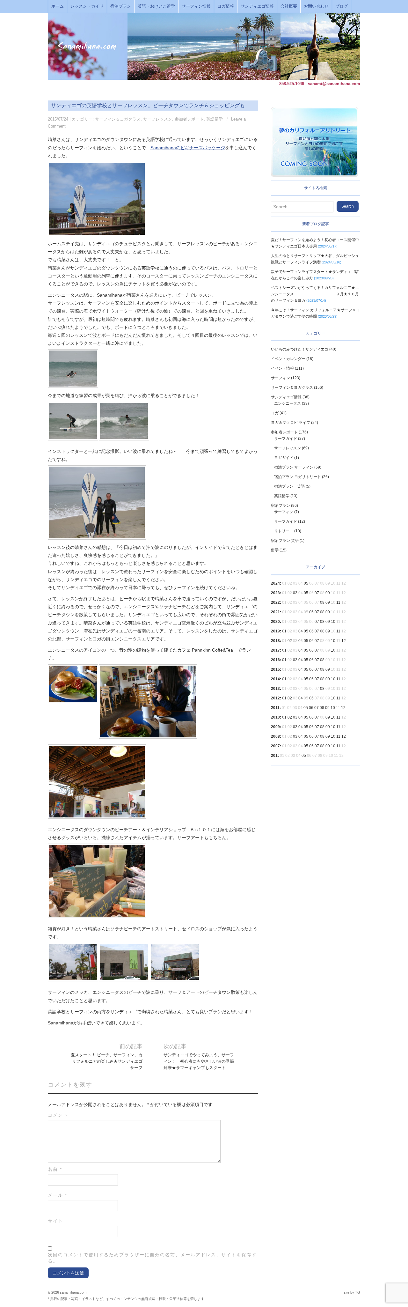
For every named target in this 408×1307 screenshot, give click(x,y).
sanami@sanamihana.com (334, 83)
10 (333, 621)
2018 (275, 641)
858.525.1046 (291, 83)
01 (284, 631)
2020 (275, 621)
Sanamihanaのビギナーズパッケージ (187, 147)
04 (300, 631)
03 (295, 593)
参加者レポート (189, 119)
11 (338, 602)
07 (317, 593)
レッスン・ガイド (87, 6)
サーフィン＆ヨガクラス (118, 119)
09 (327, 593)
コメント (58, 1115)
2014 (275, 679)
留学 (275, 550)
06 (311, 612)
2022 (275, 602)
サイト (55, 1220)
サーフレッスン (157, 119)
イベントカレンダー (288, 359)
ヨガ (275, 413)
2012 (275, 698)
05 (306, 583)
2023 (275, 593)
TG (357, 1292)
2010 (275, 717)
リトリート (283, 531)
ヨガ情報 (225, 6)
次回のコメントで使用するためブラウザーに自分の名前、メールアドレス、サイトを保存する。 (152, 1258)
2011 (275, 707)
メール (57, 1195)
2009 (275, 727)
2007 (275, 746)
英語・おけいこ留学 (156, 6)
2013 (275, 688)
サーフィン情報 (196, 6)
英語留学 (214, 119)
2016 (275, 660)
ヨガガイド (283, 457)
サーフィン (280, 378)
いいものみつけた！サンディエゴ (299, 349)
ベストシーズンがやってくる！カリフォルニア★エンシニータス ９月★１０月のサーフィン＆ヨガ (315, 294)
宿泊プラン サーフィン (293, 467)
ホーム (57, 6)
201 (274, 755)
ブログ (341, 6)
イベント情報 (282, 368)
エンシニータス (287, 403)
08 (322, 602)
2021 (275, 612)
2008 (275, 736)
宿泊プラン (120, 6)
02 (290, 641)
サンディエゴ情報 (257, 6)
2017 (275, 650)
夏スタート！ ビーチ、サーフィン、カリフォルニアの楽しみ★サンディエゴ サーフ (106, 1061)
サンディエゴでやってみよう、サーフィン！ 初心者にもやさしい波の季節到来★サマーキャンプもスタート (199, 1061)
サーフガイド (285, 438)
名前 (55, 1169)
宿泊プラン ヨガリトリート (297, 477)
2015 (275, 669)
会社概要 (288, 6)
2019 (275, 631)
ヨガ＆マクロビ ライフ (290, 422)
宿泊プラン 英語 (289, 486)
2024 (275, 583)
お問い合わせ (316, 6)
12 (343, 641)
